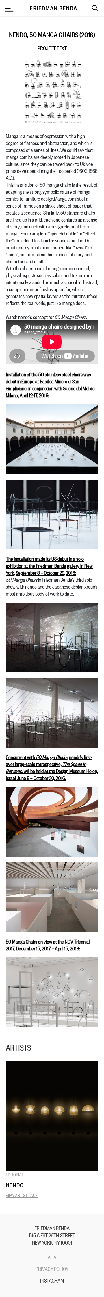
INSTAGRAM (52, 1280)
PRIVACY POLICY (52, 1268)
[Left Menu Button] (9, 9)
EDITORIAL (15, 1174)
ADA (52, 1257)
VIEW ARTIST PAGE (22, 1195)
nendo (15, 1185)
